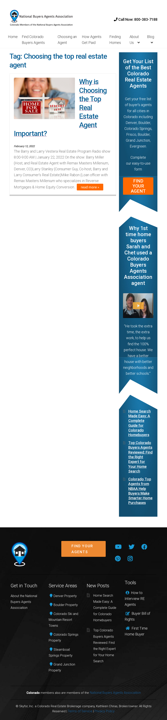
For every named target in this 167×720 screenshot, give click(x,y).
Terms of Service (80, 711)
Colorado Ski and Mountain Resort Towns (63, 620)
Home (13, 37)
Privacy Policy (104, 711)
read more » (90, 187)
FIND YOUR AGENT (138, 186)
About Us (134, 40)
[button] (83, 552)
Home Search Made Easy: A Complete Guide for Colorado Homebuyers (104, 608)
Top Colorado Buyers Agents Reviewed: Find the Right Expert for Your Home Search (140, 457)
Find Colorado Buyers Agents (33, 40)
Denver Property (65, 596)
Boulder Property (66, 605)
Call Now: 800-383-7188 (137, 19)
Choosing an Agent (67, 40)
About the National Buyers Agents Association (24, 602)
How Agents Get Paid (91, 40)
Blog (150, 37)
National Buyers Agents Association (115, 693)
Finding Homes (115, 40)
